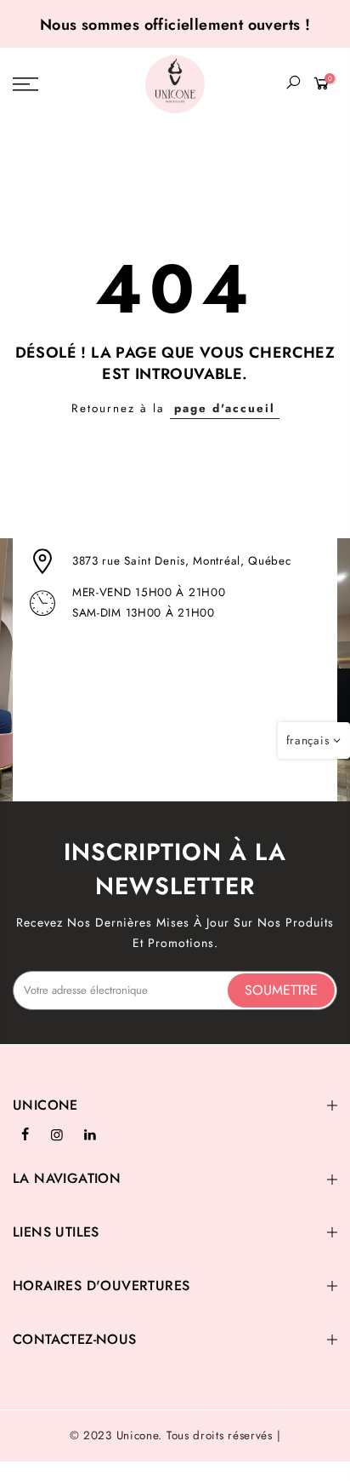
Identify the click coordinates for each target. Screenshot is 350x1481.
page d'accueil (224, 408)
